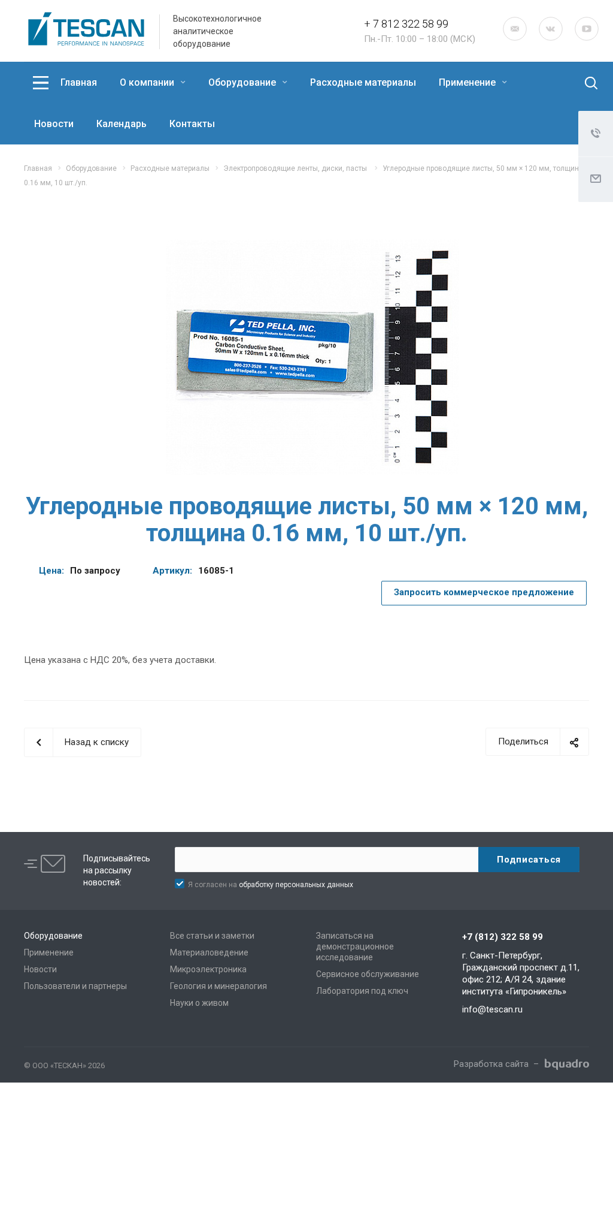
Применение (468, 82)
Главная (78, 82)
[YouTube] (587, 29)
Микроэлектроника (208, 969)
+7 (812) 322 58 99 (502, 936)
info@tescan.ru (492, 1009)
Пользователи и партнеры (75, 986)
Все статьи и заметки (212, 935)
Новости (54, 123)
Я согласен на (270, 885)
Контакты (192, 123)
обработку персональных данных (296, 885)
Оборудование (243, 82)
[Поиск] (581, 83)
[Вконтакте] (551, 29)
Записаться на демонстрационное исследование (355, 946)
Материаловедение (209, 952)
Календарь (121, 123)
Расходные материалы (363, 82)
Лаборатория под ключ (362, 991)
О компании (148, 82)
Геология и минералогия (218, 986)
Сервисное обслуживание (367, 974)
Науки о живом (199, 1003)
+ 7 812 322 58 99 (406, 23)
